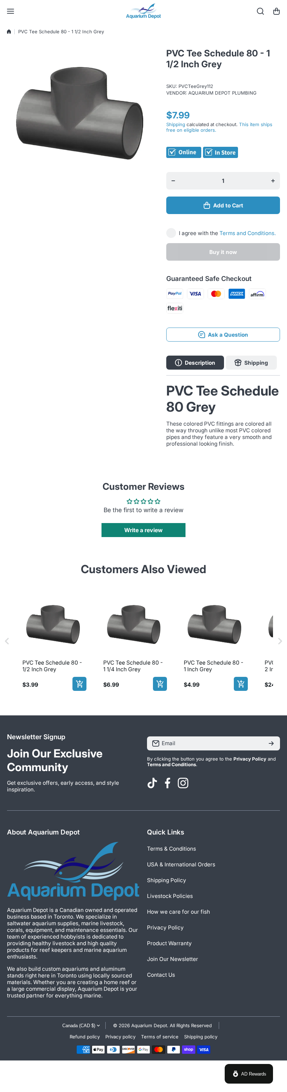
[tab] (251, 363)
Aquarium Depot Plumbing (222, 93)
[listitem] (53, 641)
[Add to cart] (79, 684)
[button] (276, 11)
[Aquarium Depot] (143, 11)
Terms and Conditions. (247, 233)
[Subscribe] (271, 743)
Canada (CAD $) (78, 1025)
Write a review (143, 530)
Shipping (175, 124)
